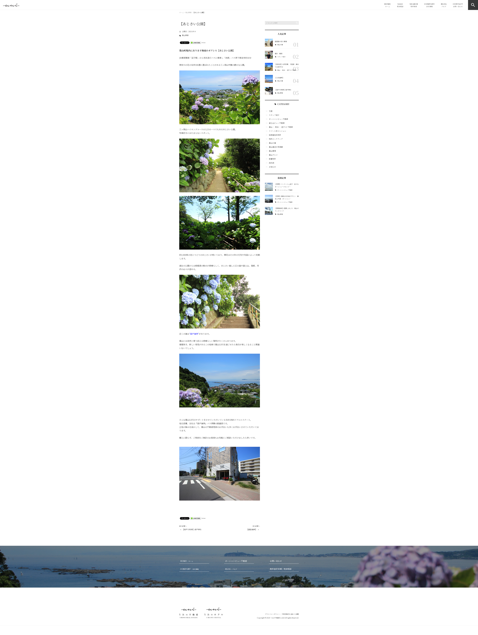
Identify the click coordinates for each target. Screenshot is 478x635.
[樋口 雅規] (269, 55)
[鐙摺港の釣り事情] (269, 43)
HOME (387, 5)
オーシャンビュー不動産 (278, 119)
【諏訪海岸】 (251, 529)
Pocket (204, 42)
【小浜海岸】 (279, 78)
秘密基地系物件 (275, 135)
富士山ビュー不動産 (277, 123)
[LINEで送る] (195, 42)
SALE (400, 5)
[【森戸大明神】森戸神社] (269, 91)
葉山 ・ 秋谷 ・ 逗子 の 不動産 (286, 70)
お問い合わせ (276, 561)
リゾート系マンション (277, 131)
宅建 (270, 111)
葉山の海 (280, 44)
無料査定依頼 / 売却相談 (281, 569)
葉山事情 (185, 35)
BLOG (444, 5)
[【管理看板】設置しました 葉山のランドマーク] (269, 211)
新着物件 (272, 159)
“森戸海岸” (194, 333)
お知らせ (272, 167)
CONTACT (458, 5)
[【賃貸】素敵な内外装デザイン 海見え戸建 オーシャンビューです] (269, 199)
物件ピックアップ (276, 139)
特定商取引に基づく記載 (290, 614)
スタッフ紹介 (281, 57)
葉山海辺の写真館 (276, 147)
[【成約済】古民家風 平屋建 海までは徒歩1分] (269, 67)
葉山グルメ (273, 155)
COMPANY (429, 5)
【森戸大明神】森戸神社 (191, 529)
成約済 (271, 163)
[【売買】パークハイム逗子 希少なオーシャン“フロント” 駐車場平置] (269, 187)
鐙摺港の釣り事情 (281, 41)
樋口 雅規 (278, 53)
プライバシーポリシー (272, 614)
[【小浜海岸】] (269, 79)
